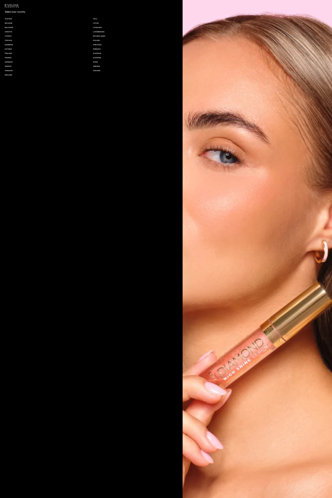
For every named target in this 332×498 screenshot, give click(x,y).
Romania (97, 49)
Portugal (97, 44)
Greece (8, 66)
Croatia (8, 32)
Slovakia (97, 53)
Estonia (8, 49)
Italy (95, 19)
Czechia (8, 40)
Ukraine (96, 70)
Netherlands (99, 36)
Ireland (8, 75)
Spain (95, 62)
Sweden (96, 66)
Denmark (9, 44)
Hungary (9, 70)
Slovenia (97, 57)
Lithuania (97, 27)
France (8, 57)
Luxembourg (99, 32)
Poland (96, 40)
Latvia (96, 23)
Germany (9, 62)
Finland (8, 53)
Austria (8, 19)
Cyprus (8, 36)
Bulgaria (9, 27)
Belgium (8, 23)
